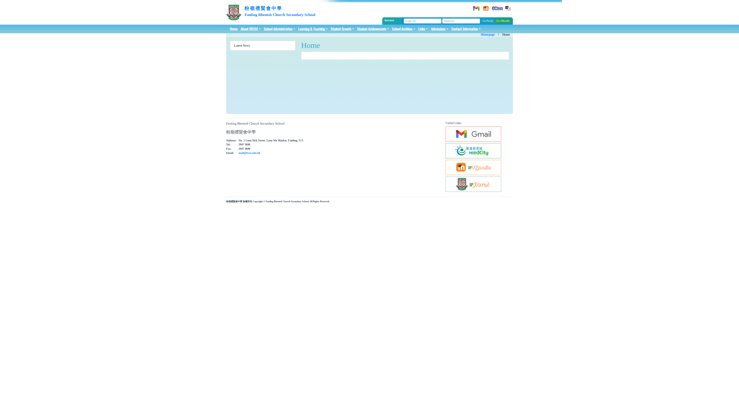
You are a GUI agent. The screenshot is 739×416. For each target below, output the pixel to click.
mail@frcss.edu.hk (249, 152)
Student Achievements (371, 29)
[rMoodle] (485, 7)
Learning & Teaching (311, 29)
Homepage (488, 34)
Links (421, 29)
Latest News (242, 45)
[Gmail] (475, 7)
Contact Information (464, 29)
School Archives (402, 29)
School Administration (278, 29)
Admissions (438, 29)
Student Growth (341, 29)
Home (234, 29)
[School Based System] (495, 7)
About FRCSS (249, 29)
